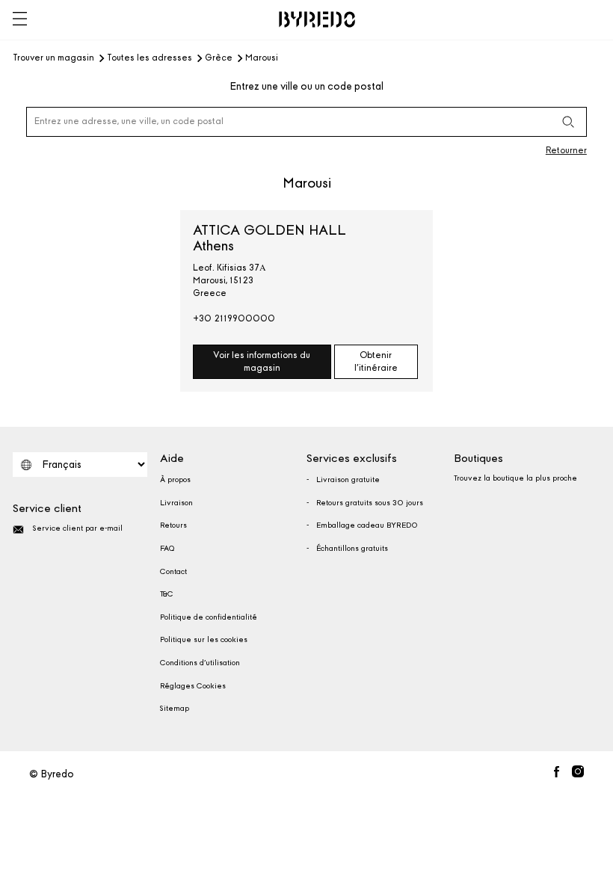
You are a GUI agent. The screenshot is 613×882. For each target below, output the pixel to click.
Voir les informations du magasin (261, 361)
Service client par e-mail (78, 528)
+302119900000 (234, 318)
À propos (175, 479)
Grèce (218, 58)
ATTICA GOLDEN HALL (269, 238)
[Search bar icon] (567, 122)
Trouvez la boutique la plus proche (515, 478)
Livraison (176, 503)
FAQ (167, 548)
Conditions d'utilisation (200, 663)
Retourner (566, 150)
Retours (173, 525)
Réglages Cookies (193, 686)
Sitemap (174, 708)
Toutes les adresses (149, 58)
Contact (173, 571)
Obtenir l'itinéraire (376, 361)
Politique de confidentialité (208, 617)
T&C (166, 594)
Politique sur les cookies (203, 639)
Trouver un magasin (53, 58)
